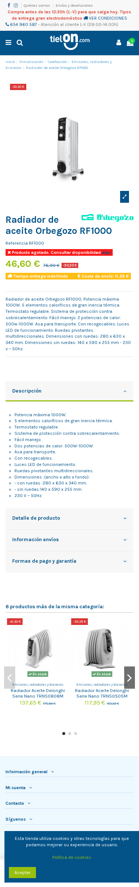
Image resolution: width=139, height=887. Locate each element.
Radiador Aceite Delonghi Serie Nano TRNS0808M (38, 693)
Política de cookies (71, 857)
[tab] (69, 392)
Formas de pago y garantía (44, 561)
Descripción (27, 391)
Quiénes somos (37, 5)
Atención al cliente (60, 24)
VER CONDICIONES (108, 18)
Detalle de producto (36, 518)
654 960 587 (23, 24)
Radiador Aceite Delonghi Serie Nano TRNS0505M (102, 693)
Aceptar (22, 872)
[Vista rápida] (63, 640)
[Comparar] (63, 628)
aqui (106, 252)
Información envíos (35, 539)
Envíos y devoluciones (74, 5)
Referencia (17, 243)
